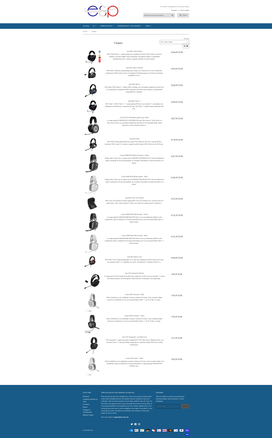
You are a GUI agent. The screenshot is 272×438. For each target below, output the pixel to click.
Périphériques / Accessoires (129, 26)
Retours (85, 407)
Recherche (86, 396)
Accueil (86, 26)
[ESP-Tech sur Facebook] (135, 424)
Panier (184, 15)
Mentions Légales (88, 415)
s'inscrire (185, 406)
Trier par (186, 38)
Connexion (174, 10)
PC (94, 26)
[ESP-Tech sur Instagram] (139, 424)
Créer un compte (184, 10)
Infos (148, 26)
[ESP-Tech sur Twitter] (132, 424)
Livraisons (86, 404)
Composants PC (106, 26)
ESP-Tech (90, 430)
